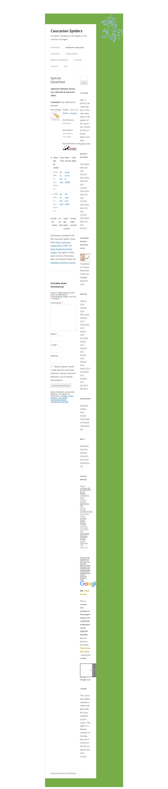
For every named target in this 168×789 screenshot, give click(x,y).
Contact (54, 66)
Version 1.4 (84, 544)
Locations (55, 54)
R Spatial (78, 60)
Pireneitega (84, 528)
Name (54, 334)
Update (82, 541)
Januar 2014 (85, 368)
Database (83, 502)
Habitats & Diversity (59, 60)
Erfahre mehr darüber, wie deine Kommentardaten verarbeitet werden (62, 398)
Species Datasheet (84, 536)
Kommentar (57, 302)
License (82, 516)
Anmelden (84, 446)
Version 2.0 (84, 547)
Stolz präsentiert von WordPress (63, 773)
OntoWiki (83, 526)
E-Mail (54, 344)
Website (54, 355)
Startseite (55, 47)
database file (84, 504)
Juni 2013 (84, 385)
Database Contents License (63, 262)
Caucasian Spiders (66, 30)
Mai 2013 (84, 388)
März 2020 (84, 314)
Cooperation (84, 496)
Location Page (83, 520)
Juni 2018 (84, 338)
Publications (71, 54)
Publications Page (84, 530)
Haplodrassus (84, 514)
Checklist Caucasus (74, 47)
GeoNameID (86, 511)
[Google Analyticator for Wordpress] (85, 679)
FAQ (65, 66)
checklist (85, 490)
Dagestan (83, 500)
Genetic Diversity (83, 509)
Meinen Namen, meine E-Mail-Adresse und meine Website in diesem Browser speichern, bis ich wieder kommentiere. (63, 373)
